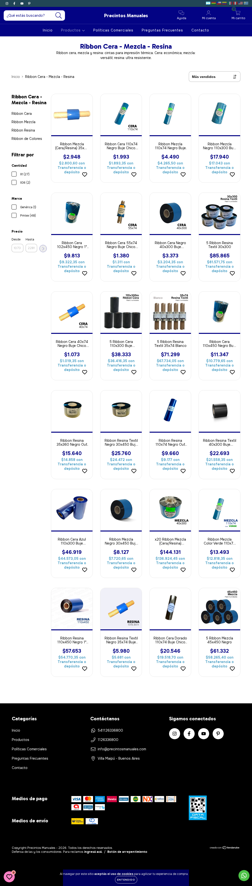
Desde (16, 239)
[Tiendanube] (224, 848)
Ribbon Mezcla (23, 122)
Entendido (126, 879)
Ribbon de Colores (27, 138)
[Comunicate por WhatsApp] (244, 875)
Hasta (30, 239)
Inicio (48, 30)
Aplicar (43, 248)
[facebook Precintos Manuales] (14, 3)
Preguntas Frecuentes (162, 30)
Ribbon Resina (23, 130)
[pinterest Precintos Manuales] (29, 3)
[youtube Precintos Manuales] (22, 3)
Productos (71, 30)
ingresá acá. (93, 852)
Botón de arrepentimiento (127, 852)
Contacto (200, 30)
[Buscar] (58, 15)
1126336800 (108, 740)
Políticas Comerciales (113, 30)
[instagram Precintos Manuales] (7, 3)
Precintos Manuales (126, 15)
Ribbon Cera (22, 113)
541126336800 (110, 730)
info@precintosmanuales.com (122, 749)
